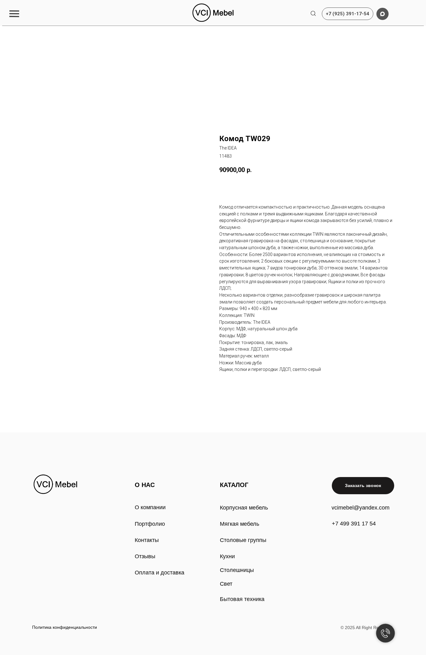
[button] (14, 13)
